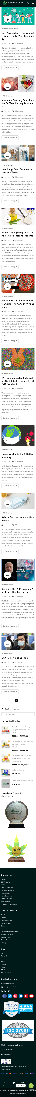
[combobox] (18, 714)
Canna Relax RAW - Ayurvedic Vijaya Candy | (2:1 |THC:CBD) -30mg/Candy (23, 744)
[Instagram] (15, 996)
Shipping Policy (6, 937)
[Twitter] (10, 996)
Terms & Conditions (7, 934)
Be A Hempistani (6, 1054)
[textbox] (18, 714)
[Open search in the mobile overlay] (28, 3)
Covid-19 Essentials (8, 887)
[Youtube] (31, 996)
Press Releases (6, 923)
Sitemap (3, 943)
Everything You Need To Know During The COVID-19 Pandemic (18, 304)
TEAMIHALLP (22, 1093)
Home (4, 1086)
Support (3, 926)
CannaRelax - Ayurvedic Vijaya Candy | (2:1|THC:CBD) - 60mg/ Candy (21, 729)
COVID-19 (4, 970)
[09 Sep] (18, 83)
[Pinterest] (26, 996)
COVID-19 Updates (7, 28)
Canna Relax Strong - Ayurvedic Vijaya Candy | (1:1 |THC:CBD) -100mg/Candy (21, 758)
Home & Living (5, 893)
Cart (13, 1086)
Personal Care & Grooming (9, 904)
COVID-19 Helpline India (15, 658)
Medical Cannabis (6, 899)
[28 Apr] (18, 15)
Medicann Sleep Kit (18, 770)
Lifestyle (3, 964)
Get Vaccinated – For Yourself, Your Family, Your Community (18, 36)
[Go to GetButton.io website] (31, 1089)
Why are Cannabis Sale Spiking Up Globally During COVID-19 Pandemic (18, 381)
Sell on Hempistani (7, 1049)
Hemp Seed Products (8, 890)
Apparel (3, 879)
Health (16, 28)
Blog (3, 949)
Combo (3, 885)
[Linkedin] (20, 996)
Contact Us (4, 940)
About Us (4, 915)
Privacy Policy (5, 929)
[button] (33, 3)
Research (4, 956)
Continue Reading (9, 67)
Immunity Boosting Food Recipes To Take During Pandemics (18, 103)
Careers (3, 917)
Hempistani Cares (6, 920)
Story (2, 953)
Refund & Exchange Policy (9, 931)
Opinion (3, 959)
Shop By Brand (5, 901)
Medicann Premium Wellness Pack (22, 781)
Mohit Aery (7, 44)
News (2, 961)
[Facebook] (4, 996)
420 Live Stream (6, 973)
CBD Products (5, 882)
